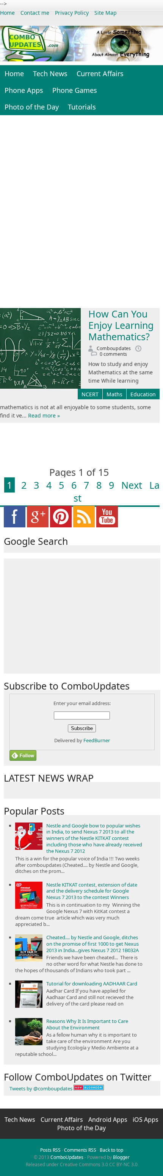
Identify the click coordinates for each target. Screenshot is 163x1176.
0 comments (113, 354)
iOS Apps (145, 1119)
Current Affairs (100, 73)
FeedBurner (96, 740)
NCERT (90, 394)
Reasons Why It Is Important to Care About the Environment (87, 1024)
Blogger (121, 1157)
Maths (114, 394)
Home (7, 12)
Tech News (50, 73)
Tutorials (82, 106)
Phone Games (74, 90)
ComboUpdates (66, 1157)
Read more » (44, 415)
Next (131, 485)
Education (143, 394)
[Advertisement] (81, 213)
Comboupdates (114, 348)
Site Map (105, 12)
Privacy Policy (72, 12)
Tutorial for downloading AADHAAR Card (91, 983)
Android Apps (108, 1119)
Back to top (111, 1150)
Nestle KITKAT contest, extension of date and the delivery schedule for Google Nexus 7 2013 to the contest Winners (91, 891)
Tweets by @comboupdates (40, 1088)
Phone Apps (24, 90)
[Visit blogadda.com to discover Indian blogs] (89, 1088)
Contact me (34, 12)
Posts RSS (50, 1150)
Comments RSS (80, 1150)
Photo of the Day (32, 106)
